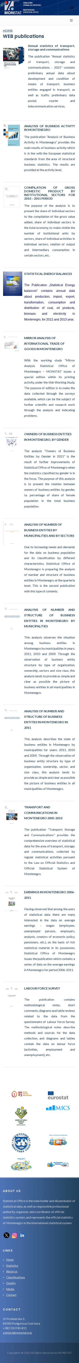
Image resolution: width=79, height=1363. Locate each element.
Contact (11, 1295)
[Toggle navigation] (71, 8)
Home (10, 1259)
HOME (8, 30)
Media (10, 1289)
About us (11, 1271)
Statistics (12, 1265)
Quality (11, 1283)
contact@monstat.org (17, 1332)
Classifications (15, 1277)
